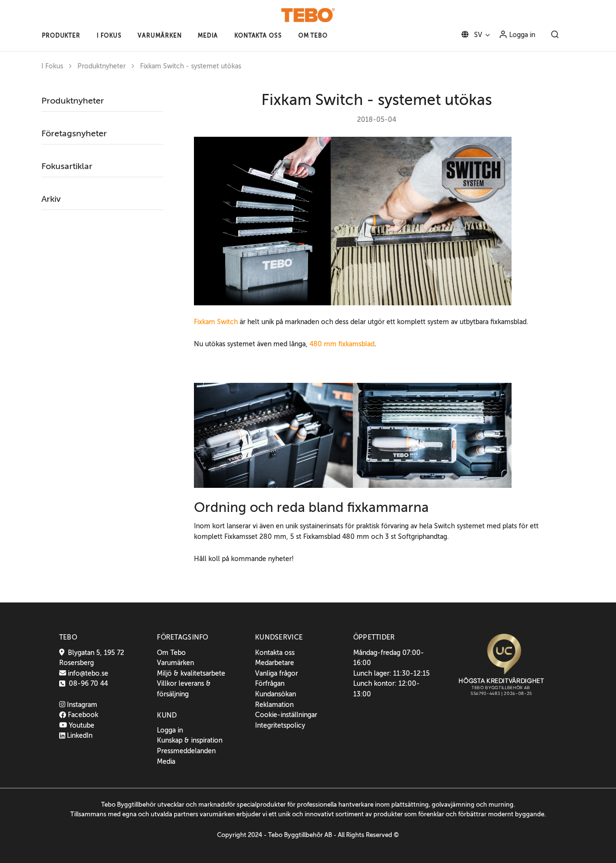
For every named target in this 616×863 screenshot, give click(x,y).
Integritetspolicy (280, 725)
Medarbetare (274, 663)
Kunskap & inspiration (189, 740)
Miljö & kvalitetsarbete (191, 673)
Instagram (81, 704)
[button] (61, 35)
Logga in (521, 35)
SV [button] (477, 35)
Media (166, 761)
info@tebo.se (87, 673)
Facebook (82, 715)
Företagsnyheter (74, 133)
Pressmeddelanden (186, 751)
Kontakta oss (275, 652)
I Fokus (52, 66)
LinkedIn (78, 735)
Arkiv (51, 199)
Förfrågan (269, 683)
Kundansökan (275, 694)
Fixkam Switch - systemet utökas (190, 66)
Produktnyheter (101, 66)
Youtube (80, 725)
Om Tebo (171, 652)
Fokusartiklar (66, 166)
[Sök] (555, 35)
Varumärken (175, 663)
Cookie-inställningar (286, 715)
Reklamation (274, 704)
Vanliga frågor (276, 673)
